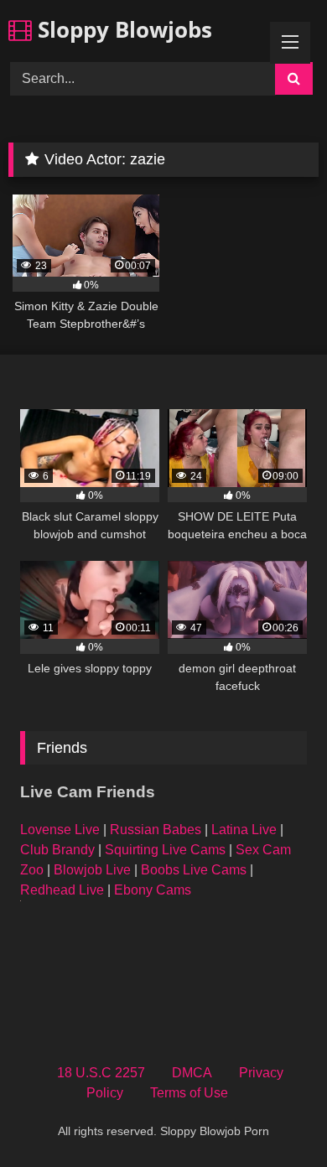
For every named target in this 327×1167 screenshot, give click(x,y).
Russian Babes (155, 829)
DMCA (192, 1073)
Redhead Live (62, 890)
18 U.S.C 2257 (101, 1073)
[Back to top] (275, 1117)
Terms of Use (189, 1093)
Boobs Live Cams (194, 870)
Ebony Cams (152, 890)
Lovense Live (60, 829)
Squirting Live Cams (165, 850)
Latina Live (244, 829)
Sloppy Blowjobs (122, 29)
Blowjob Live (92, 870)
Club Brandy (57, 850)
